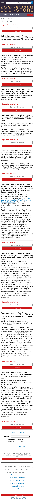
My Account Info (17, 480)
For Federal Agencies (17, 486)
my (7, 15)
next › (14, 432)
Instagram (17, 498)
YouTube (20, 498)
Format (7, 436)
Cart (30, 15)
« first (12, 446)
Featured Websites (17, 489)
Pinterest (23, 498)
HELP (16, 15)
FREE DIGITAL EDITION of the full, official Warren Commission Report (16, 200)
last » (22, 432)
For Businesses (17, 483)
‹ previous (21, 446)
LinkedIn (25, 498)
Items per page (14, 442)
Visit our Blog (17, 495)
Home (2, 18)
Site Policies (17, 475)
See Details (17, 459)
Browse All (9, 18)
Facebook (12, 498)
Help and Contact (17, 478)
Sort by (11, 439)
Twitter (14, 498)
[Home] (17, 11)
